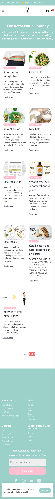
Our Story (31, 405)
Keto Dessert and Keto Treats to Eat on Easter (39, 249)
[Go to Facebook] (16, 481)
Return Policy (7, 437)
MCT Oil (5, 412)
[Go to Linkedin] (39, 481)
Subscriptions (33, 437)
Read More (8, 97)
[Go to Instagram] (24, 481)
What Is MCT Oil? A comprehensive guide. (40, 186)
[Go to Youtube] (31, 481)
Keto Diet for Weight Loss (11, 74)
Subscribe (27, 471)
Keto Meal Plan (12, 182)
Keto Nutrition (11, 129)
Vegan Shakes (8, 408)
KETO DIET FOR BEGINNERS (13, 314)
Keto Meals (10, 242)
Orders (30, 433)
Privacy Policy (7, 441)
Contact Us (32, 420)
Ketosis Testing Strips (10, 416)
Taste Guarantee (32, 415)
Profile (30, 440)
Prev (24, 354)
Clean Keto (35, 72)
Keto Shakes (7, 405)
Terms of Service (31, 409)
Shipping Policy (8, 434)
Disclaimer (6, 445)
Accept (45, 490)
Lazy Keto (34, 129)
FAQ (4, 430)
